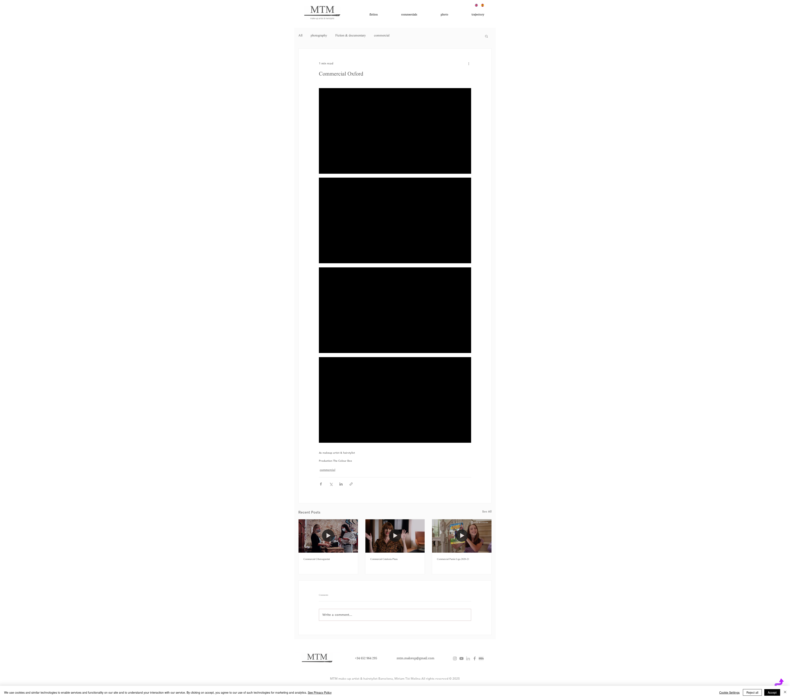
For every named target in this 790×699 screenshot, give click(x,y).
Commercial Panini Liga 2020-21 (453, 559)
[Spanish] (481, 5)
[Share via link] (351, 484)
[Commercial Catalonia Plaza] (395, 536)
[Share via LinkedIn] (341, 484)
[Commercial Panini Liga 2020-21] (461, 536)
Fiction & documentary (350, 36)
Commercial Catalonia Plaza (383, 559)
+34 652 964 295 (366, 658)
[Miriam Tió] (461, 658)
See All (487, 511)
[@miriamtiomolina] (454, 658)
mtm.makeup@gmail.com (415, 658)
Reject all (752, 692)
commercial (381, 36)
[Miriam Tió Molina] (468, 658)
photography (319, 36)
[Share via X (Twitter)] (331, 484)
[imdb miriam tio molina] (481, 658)
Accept (772, 692)
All (300, 36)
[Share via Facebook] (321, 484)
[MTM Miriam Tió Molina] (474, 658)
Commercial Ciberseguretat (316, 559)
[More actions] (468, 63)
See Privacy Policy (320, 692)
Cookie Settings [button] (729, 692)
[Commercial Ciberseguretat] (328, 536)
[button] (486, 36)
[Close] (785, 692)
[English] (475, 5)
